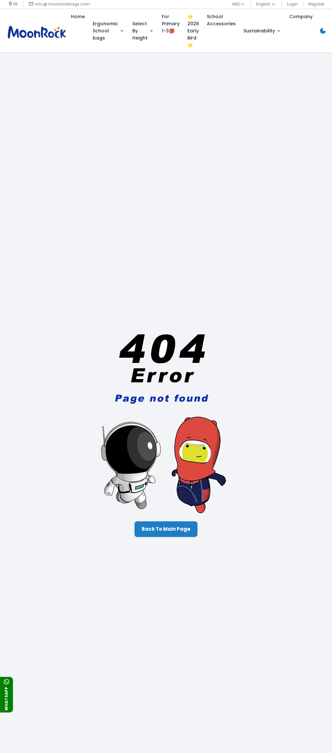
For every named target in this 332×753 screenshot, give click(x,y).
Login (292, 4)
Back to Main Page (166, 529)
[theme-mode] (322, 30)
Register (316, 4)
